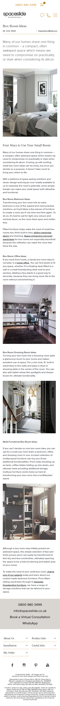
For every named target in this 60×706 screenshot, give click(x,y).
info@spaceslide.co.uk (30, 611)
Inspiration (43, 31)
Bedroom (53, 31)
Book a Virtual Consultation (30, 617)
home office (23, 262)
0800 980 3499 (25, 4)
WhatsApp (30, 623)
